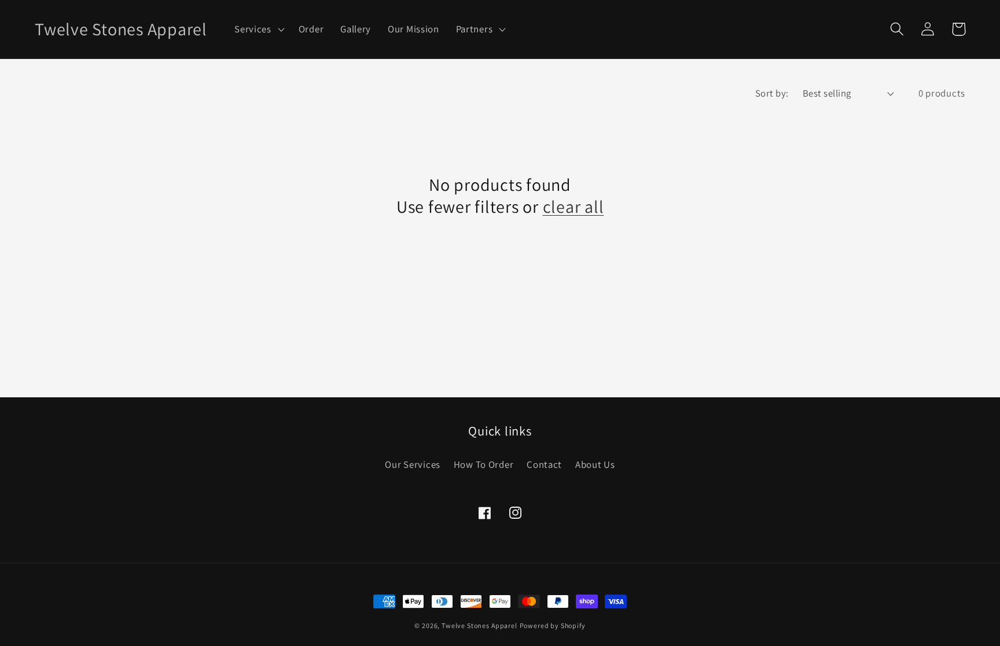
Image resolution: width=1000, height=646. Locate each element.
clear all (573, 206)
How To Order (484, 464)
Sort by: (772, 93)
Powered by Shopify (553, 625)
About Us (595, 464)
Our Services (412, 464)
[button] (258, 29)
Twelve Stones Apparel (479, 625)
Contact (544, 464)
